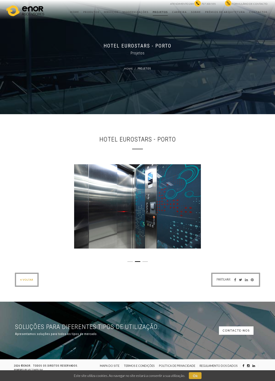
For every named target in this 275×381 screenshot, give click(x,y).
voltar (27, 279)
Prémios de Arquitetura (225, 12)
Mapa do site (109, 365)
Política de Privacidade (177, 365)
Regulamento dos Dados (219, 365)
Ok (195, 375)
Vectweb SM (35, 369)
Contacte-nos (236, 330)
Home (74, 12)
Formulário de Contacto (249, 3)
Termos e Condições (139, 365)
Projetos (160, 12)
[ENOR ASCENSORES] (25, 8)
